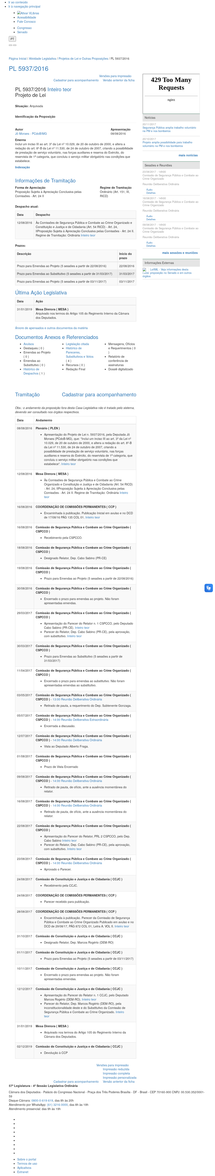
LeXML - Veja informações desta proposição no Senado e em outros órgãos (167, 273)
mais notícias (188, 155)
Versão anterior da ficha (118, 80)
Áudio (149, 189)
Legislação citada (77, 344)
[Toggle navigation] (10, 45)
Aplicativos (24, 1167)
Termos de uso (27, 1163)
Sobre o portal (26, 1159)
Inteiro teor (59, 89)
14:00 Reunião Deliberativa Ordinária (77, 740)
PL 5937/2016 (29, 68)
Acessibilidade (26, 17)
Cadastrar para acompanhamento (77, 80)
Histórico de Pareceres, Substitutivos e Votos (79, 352)
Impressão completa (116, 1073)
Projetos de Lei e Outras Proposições (83, 58)
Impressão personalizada (119, 1077)
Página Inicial (17, 58)
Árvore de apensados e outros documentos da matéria (51, 328)
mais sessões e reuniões (180, 252)
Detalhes (151, 192)
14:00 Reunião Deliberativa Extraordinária (80, 719)
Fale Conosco (26, 21)
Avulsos (29, 344)
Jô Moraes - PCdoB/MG (31, 133)
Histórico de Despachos (31, 371)
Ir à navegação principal (24, 6)
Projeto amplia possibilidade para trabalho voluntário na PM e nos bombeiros (167, 144)
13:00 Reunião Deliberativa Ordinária (77, 699)
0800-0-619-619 (42, 1100)
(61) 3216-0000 (57, 1104)
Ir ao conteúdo (18, 2)
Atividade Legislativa (42, 58)
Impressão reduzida (116, 1069)
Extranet (22, 1172)
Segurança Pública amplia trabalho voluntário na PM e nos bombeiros (169, 129)
